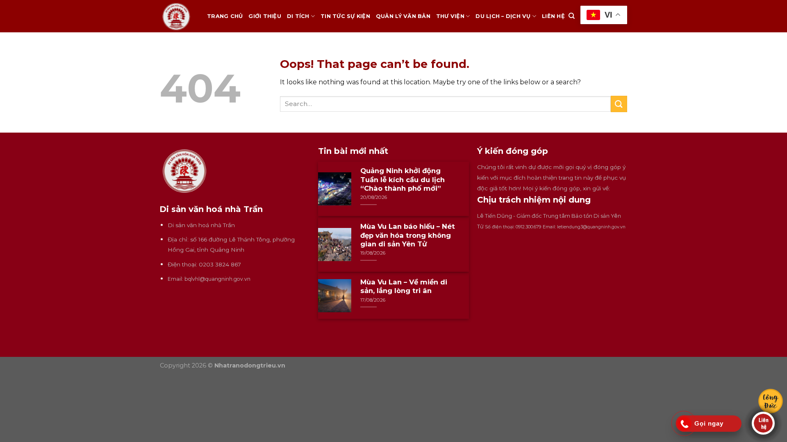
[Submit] (619, 104)
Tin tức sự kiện (345, 16)
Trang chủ (225, 16)
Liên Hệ (553, 16)
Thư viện (450, 16)
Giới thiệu (264, 16)
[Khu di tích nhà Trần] (177, 16)
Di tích (298, 16)
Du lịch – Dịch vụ (502, 16)
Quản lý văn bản (403, 16)
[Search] (572, 16)
